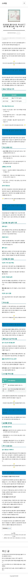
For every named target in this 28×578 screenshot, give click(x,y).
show (9, 528)
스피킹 (4, 3)
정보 (14, 533)
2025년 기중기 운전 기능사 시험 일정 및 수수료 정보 (14, 537)
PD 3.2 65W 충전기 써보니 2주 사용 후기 (12, 558)
